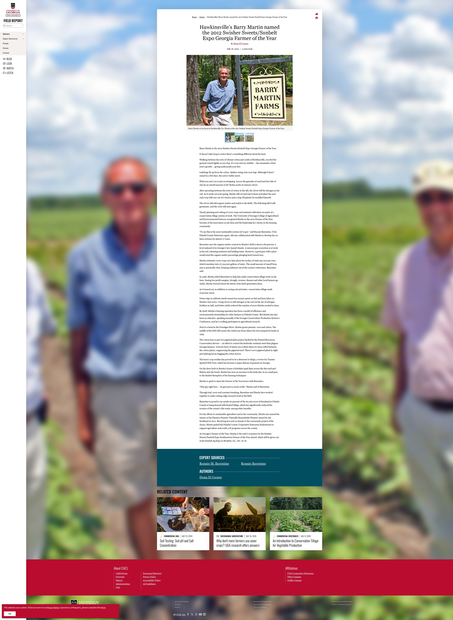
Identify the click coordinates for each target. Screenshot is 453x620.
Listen (9, 73)
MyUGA (177, 607)
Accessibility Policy (152, 580)
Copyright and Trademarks (262, 604)
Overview (120, 577)
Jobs (118, 587)
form (103, 607)
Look (9, 63)
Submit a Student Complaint (341, 604)
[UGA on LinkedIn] (204, 615)
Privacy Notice (53, 607)
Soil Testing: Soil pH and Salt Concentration (177, 543)
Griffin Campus (294, 580)
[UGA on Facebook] (188, 615)
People (6, 43)
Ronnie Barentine (253, 463)
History (119, 580)
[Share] (316, 14)
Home (194, 17)
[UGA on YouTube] (201, 615)
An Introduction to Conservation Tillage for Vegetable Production (296, 543)
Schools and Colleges (182, 601)
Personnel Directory (152, 573)
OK (9, 614)
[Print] (316, 18)
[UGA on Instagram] (197, 615)
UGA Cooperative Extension (300, 573)
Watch (10, 68)
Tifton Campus (294, 577)
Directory (178, 604)
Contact (6, 53)
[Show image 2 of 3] (239, 137)
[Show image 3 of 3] (249, 137)
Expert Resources (10, 39)
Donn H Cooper (240, 43)
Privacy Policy (149, 577)
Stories (6, 34)
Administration (123, 584)
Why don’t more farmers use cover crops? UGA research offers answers (238, 543)
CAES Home (122, 573)
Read (9, 59)
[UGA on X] (192, 615)
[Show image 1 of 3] (229, 137)
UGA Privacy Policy (259, 607)
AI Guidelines (149, 584)
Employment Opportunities (262, 601)
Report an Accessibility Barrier (342, 601)
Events (5, 48)
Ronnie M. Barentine (214, 463)
